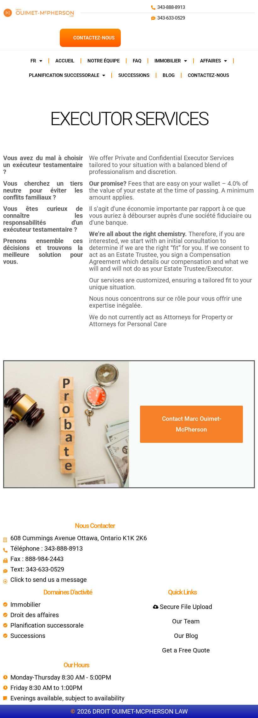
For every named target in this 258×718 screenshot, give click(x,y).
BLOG (169, 75)
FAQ (137, 61)
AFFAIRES (210, 61)
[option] (242, 712)
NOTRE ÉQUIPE (103, 61)
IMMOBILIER (167, 61)
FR (33, 61)
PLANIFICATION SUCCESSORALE (64, 75)
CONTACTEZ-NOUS (208, 75)
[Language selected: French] (242, 712)
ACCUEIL (64, 61)
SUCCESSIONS (133, 75)
